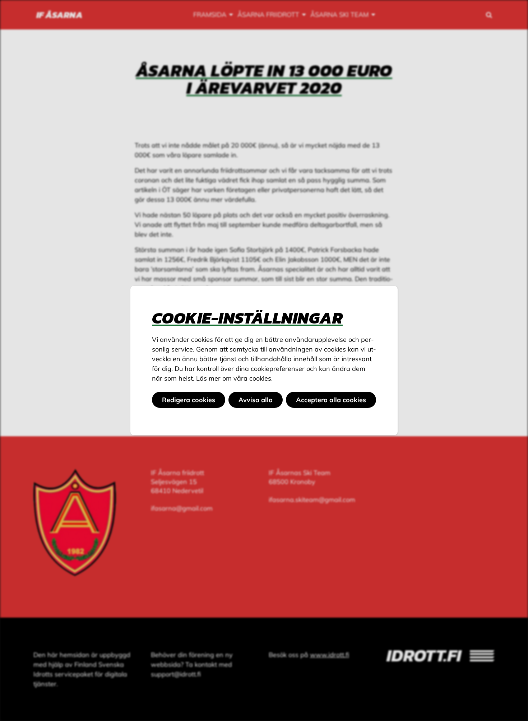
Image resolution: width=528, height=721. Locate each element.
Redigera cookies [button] (188, 400)
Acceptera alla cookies (331, 400)
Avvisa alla (255, 400)
